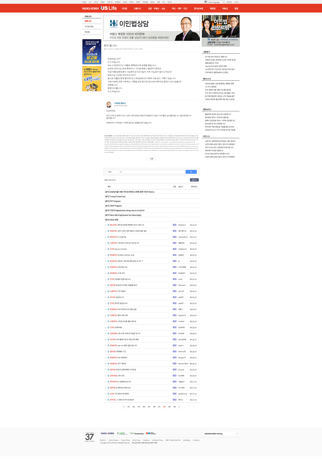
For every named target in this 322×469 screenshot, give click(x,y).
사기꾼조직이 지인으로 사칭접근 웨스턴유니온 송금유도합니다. (219, 70)
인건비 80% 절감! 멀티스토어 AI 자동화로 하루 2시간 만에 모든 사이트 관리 (220, 145)
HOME (84, 2)
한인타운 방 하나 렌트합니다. (215, 123)
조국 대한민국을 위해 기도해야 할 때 (218, 90)
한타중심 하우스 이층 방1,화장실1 (217, 117)
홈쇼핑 (152, 2)
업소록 (169, 2)
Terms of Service (113, 440)
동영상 (103, 2)
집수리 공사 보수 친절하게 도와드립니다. (219, 147)
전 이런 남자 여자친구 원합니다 (216, 56)
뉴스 (90, 2)
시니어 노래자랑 (210, 86)
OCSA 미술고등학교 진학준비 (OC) (217, 153)
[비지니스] (220, 137)
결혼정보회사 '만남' (212, 63)
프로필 (87, 32)
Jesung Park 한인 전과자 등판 (216, 66)
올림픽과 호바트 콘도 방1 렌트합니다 (218, 114)
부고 (163, 2)
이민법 (124, 8)
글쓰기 (194, 180)
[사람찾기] (220, 52)
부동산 (131, 2)
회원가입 (229, 2)
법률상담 (88, 21)
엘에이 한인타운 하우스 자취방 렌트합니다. (220, 120)
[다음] (179, 406)
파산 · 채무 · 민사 (179, 8)
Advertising (186, 440)
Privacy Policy (125, 440)
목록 (151, 159)
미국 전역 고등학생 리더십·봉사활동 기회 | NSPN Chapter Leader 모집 (220, 94)
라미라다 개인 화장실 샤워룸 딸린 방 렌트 (219, 126)
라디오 (96, 2)
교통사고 (137, 8)
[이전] (124, 406)
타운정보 (117, 2)
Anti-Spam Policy (157, 440)
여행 (158, 2)
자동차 (138, 2)
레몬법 (212, 8)
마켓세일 (145, 2)
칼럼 (236, 8)
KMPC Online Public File (173, 440)
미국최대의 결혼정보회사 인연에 (216, 72)
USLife (125, 2)
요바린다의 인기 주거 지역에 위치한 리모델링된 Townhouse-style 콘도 (220, 131)
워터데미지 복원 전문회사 (214, 150)
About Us (103, 440)
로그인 (236, 2)
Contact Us (196, 440)
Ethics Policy (136, 440)
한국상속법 (198, 8)
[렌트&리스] (220, 110)
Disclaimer (146, 440)
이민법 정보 (89, 26)
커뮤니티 (110, 2)
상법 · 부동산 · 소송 (156, 8)
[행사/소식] (220, 79)
